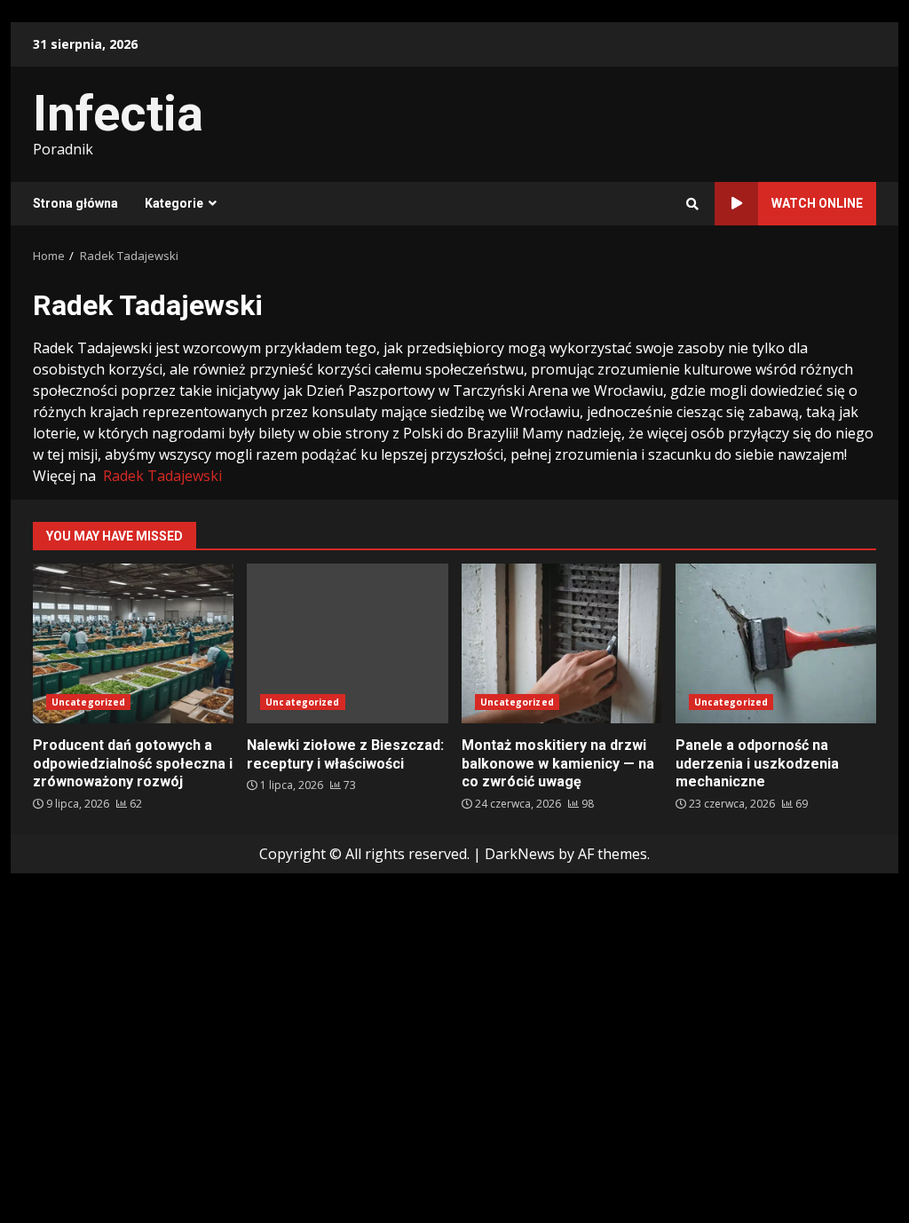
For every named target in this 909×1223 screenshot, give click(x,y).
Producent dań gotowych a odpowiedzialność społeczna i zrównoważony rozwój (133, 643)
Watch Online (817, 203)
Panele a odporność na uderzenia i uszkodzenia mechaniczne (776, 643)
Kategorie (174, 203)
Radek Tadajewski (162, 475)
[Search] (692, 204)
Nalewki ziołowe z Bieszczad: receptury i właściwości (347, 643)
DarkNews (520, 854)
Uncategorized (88, 702)
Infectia (118, 113)
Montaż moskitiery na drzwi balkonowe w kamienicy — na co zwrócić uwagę (562, 643)
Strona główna (75, 203)
